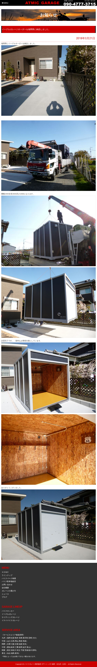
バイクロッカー (8, 611)
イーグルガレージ (9, 614)
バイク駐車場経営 (9, 581)
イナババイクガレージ (10, 620)
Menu (5, 3)
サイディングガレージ (10, 617)
